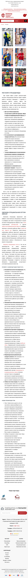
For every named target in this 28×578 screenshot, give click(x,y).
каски (24, 222)
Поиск (16, 21)
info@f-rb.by (16, 525)
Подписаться (22, 512)
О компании (7, 556)
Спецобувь (7, 543)
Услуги (7, 554)
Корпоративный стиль (21, 543)
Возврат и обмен (7, 560)
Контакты (7, 562)
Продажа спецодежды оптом (11, 244)
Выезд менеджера (21, 541)
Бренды (7, 558)
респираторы (14, 224)
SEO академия (21, 572)
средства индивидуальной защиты (11, 226)
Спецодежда (7, 541)
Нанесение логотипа (21, 546)
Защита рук (7, 546)
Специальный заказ (21, 544)
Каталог (7, 552)
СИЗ (7, 544)
